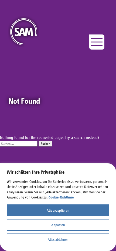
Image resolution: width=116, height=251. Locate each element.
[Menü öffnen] (96, 42)
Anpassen (58, 225)
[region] (58, 207)
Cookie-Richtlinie (61, 197)
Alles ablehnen (58, 239)
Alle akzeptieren (58, 210)
